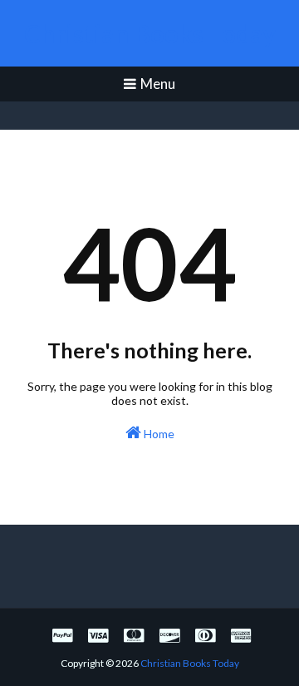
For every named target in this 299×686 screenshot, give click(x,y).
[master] (134, 634)
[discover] (169, 634)
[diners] (205, 634)
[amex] (239, 634)
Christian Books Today (150, 33)
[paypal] (62, 634)
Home (157, 434)
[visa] (98, 634)
